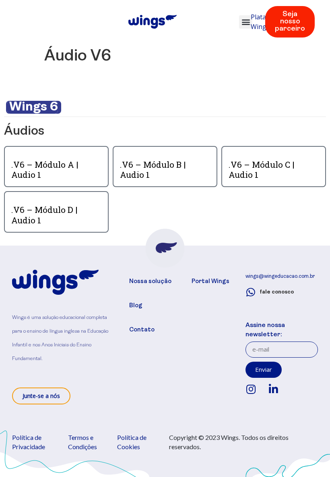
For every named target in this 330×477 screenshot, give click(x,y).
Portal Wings (210, 282)
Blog (135, 306)
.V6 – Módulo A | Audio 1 (44, 169)
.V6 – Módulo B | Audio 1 (153, 169)
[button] (245, 22)
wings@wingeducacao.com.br (280, 276)
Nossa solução (150, 282)
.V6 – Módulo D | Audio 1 (44, 214)
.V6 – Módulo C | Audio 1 (262, 169)
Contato (142, 330)
